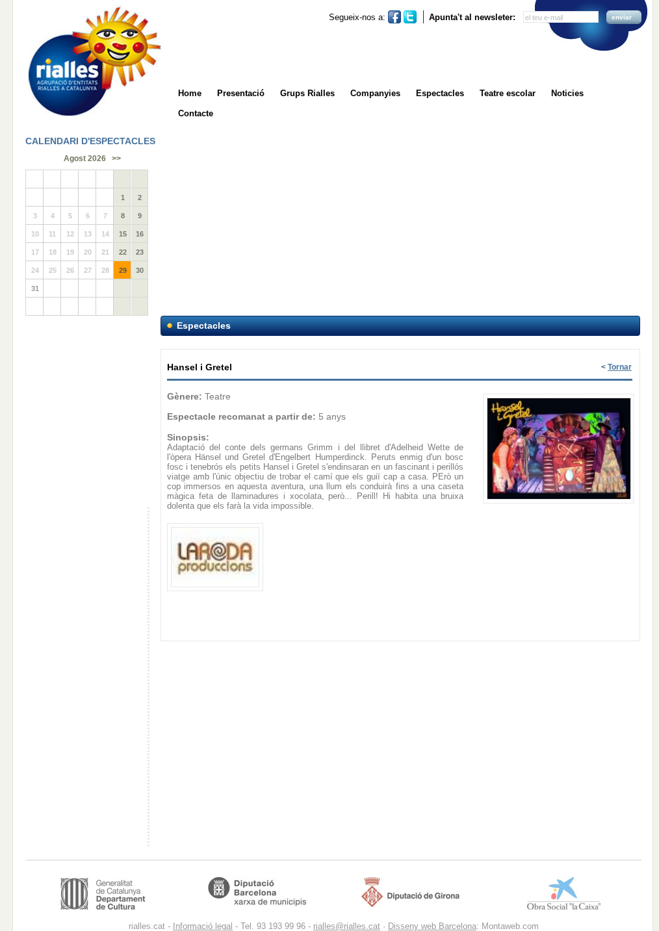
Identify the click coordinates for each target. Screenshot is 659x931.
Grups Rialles (307, 93)
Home (189, 93)
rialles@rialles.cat (346, 926)
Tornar (620, 367)
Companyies (375, 93)
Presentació (241, 93)
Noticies (567, 93)
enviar (622, 17)
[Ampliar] (559, 395)
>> (116, 158)
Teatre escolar (508, 93)
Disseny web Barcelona (432, 926)
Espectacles (440, 93)
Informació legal (203, 926)
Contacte (195, 113)
